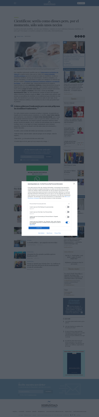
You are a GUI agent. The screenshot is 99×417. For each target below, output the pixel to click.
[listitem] (49, 204)
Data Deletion (41, 233)
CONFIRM (39, 227)
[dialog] (49, 208)
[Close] (74, 184)
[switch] (67, 207)
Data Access (49, 233)
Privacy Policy (58, 233)
